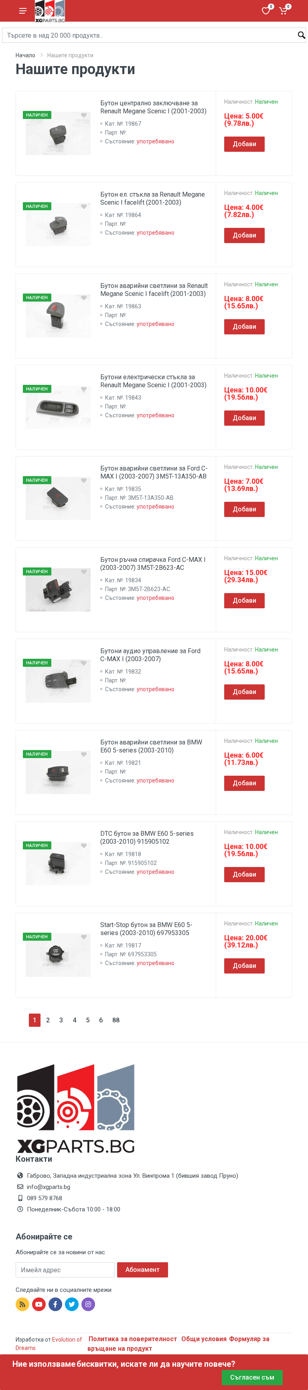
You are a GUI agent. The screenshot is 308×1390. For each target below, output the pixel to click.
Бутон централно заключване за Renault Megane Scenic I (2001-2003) (153, 107)
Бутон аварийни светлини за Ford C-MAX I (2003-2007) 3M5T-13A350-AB (154, 472)
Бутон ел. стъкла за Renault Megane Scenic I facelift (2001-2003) (152, 198)
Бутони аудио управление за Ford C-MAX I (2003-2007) (150, 655)
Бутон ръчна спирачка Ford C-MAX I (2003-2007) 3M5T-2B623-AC (153, 563)
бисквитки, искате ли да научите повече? (156, 1364)
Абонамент (143, 1269)
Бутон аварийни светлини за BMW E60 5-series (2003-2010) (151, 746)
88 (116, 1020)
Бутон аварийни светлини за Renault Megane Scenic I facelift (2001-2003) (154, 290)
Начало (25, 55)
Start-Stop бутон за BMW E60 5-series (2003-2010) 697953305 (146, 929)
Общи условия (204, 1339)
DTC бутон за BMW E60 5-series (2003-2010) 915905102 (147, 837)
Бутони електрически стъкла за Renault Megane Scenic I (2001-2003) (153, 381)
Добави (244, 144)
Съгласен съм (252, 1377)
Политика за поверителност (134, 1339)
